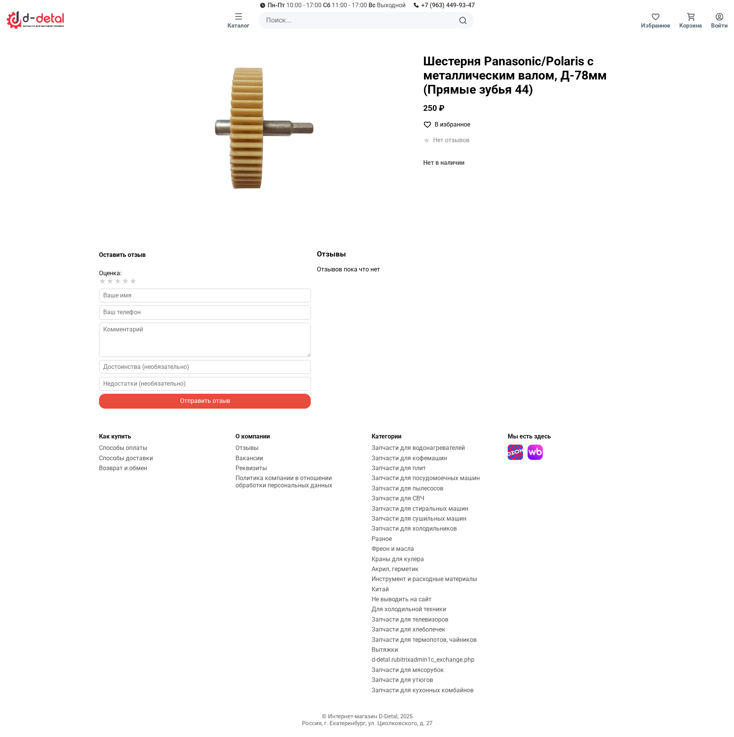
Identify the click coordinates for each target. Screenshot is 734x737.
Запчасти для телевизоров (410, 619)
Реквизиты (251, 468)
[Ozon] (515, 452)
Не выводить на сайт (402, 599)
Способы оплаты (123, 447)
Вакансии (249, 458)
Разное (382, 538)
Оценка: (110, 273)
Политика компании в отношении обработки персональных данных (283, 481)
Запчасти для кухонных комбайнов (423, 690)
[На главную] (35, 20)
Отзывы (246, 447)
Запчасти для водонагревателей (418, 447)
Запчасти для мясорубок (408, 670)
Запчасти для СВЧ (398, 498)
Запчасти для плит (399, 468)
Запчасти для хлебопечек (408, 629)
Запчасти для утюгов (402, 679)
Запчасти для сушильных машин (419, 518)
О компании (252, 436)
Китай (380, 589)
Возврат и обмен (123, 468)
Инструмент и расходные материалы (424, 579)
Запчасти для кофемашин (409, 458)
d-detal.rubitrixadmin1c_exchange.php (423, 659)
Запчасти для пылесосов (407, 488)
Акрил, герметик (395, 569)
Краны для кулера (398, 559)
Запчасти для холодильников (414, 528)
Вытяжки (385, 649)
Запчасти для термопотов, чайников (424, 639)
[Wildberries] (535, 452)
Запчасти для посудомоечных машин (426, 478)
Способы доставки (126, 458)
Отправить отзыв (205, 400)
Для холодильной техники (409, 609)
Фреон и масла (393, 548)
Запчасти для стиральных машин (420, 508)
